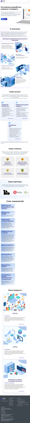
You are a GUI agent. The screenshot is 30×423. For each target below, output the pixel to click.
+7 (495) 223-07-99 (20, 399)
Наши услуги (10, 399)
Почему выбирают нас (12, 400)
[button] (28, 167)
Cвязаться (4, 19)
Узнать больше (10, 118)
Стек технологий (11, 405)
